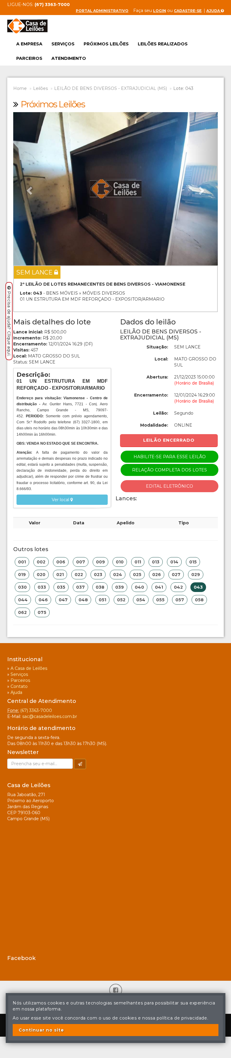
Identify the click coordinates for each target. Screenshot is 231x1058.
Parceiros (29, 58)
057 (179, 600)
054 (140, 600)
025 (137, 574)
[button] (28, 188)
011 (137, 562)
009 (100, 562)
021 (60, 574)
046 (43, 600)
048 (83, 600)
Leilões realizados (163, 44)
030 (22, 587)
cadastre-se (188, 10)
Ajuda (213, 10)
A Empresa (29, 44)
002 (41, 562)
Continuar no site (41, 1030)
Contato (19, 686)
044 (23, 600)
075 (42, 612)
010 (120, 562)
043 (198, 587)
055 (160, 600)
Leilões (40, 88)
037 (80, 587)
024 (117, 574)
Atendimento (68, 58)
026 (156, 574)
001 (22, 562)
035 (61, 587)
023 (98, 574)
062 (22, 612)
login (159, 10)
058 (199, 600)
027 (176, 574)
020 (41, 574)
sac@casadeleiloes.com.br (49, 716)
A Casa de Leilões (29, 668)
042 (178, 587)
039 (119, 587)
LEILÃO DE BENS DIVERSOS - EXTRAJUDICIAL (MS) (110, 88)
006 (60, 562)
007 (80, 562)
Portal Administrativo (102, 10)
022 (79, 574)
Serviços (63, 44)
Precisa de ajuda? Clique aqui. (9, 323)
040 (139, 587)
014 (174, 562)
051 (102, 600)
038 (100, 587)
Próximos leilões (106, 44)
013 (155, 562)
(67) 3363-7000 (36, 710)
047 (63, 600)
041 (159, 587)
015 (193, 562)
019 (22, 574)
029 (195, 574)
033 (42, 587)
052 (121, 600)
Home (20, 88)
